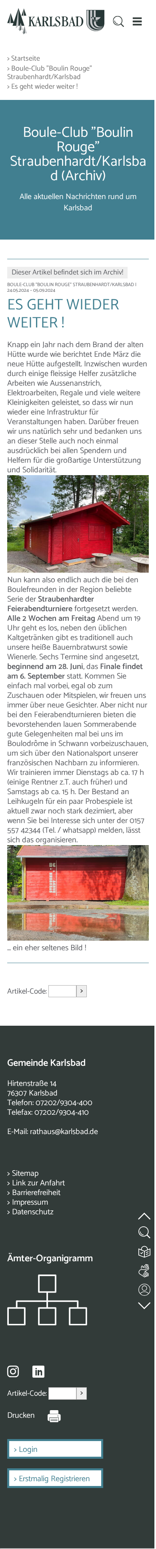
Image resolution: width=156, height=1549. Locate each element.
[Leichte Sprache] (145, 1249)
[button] (137, 21)
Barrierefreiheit (36, 1192)
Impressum (30, 1202)
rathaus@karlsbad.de (64, 1131)
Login (28, 1449)
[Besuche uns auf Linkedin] (38, 1372)
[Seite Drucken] (48, 1416)
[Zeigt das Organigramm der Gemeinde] (47, 1323)
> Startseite (23, 59)
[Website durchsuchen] (118, 22)
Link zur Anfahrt (38, 1183)
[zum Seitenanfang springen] (145, 1211)
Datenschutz (33, 1212)
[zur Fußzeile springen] (145, 1303)
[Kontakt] (145, 1288)
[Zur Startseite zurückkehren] (55, 12)
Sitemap (25, 1173)
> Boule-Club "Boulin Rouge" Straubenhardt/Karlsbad (49, 73)
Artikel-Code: (27, 991)
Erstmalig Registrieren (54, 1479)
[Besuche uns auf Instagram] (13, 1371)
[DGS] (145, 1269)
